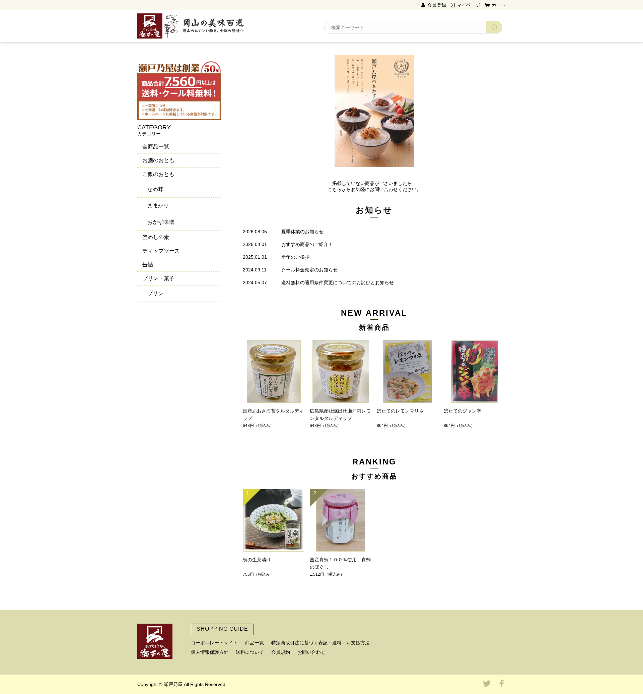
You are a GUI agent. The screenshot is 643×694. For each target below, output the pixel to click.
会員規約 (280, 652)
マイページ (468, 5)
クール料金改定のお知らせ (309, 269)
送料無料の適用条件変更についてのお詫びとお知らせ (337, 282)
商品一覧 (254, 642)
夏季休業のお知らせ (302, 231)
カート (499, 5)
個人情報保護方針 (209, 652)
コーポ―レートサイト (214, 642)
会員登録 (436, 5)
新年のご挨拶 (295, 257)
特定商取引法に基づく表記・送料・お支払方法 (320, 642)
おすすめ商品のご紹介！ (307, 244)
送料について (250, 652)
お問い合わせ (311, 652)
